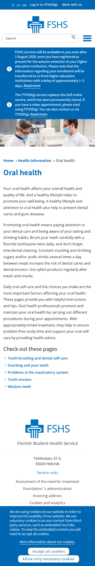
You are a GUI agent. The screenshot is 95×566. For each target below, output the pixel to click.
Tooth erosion (19, 379)
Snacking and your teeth (28, 365)
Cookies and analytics (47, 502)
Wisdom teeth (19, 386)
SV (18, 5)
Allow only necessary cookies (49, 558)
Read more (32, 85)
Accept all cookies (48, 551)
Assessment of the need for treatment (47, 481)
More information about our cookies (47, 542)
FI (13, 5)
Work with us (72, 4)
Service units (47, 472)
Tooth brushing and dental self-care (38, 358)
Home (8, 160)
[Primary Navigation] (87, 38)
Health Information (34, 160)
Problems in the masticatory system (38, 372)
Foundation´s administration (47, 488)
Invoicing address (47, 495)
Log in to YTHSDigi (44, 4)
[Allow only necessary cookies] (89, 536)
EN (24, 5)
